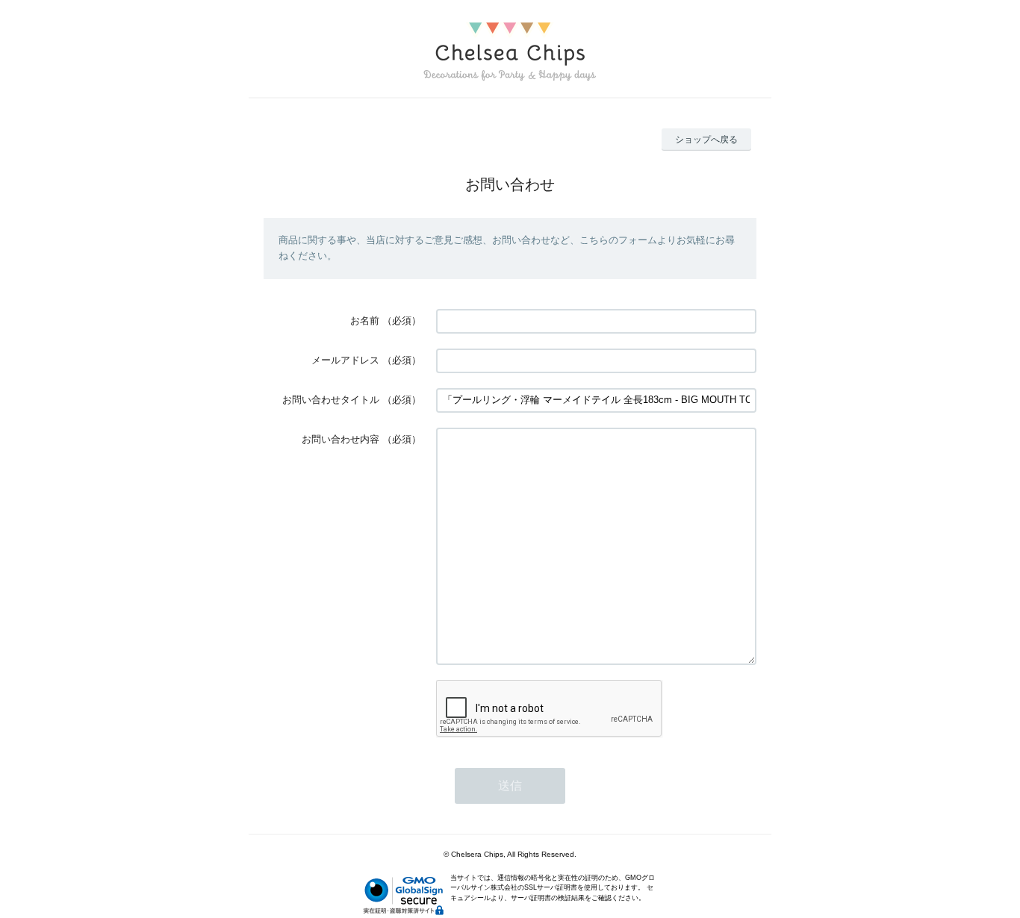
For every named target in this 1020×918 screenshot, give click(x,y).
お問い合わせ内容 (340, 439)
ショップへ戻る (706, 139)
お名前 (364, 320)
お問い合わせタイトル (330, 399)
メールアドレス (345, 360)
